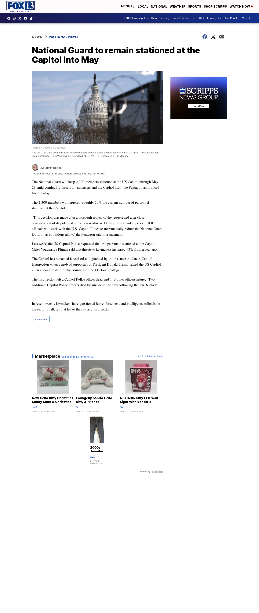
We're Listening (160, 18)
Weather (177, 6)
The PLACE (231, 18)
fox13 (20, 18)
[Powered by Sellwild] (157, 471)
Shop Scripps (215, 6)
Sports (194, 6)
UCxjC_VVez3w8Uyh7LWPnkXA (26, 18)
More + (246, 18)
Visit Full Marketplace (150, 356)
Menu (126, 6)
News (37, 37)
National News (64, 37)
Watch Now (240, 6)
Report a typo (41, 319)
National (159, 6)
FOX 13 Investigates (136, 18)
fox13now (15, 18)
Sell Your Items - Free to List (78, 357)
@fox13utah (32, 18)
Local (143, 6)
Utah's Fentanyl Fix (210, 18)
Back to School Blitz (184, 18)
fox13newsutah (9, 18)
